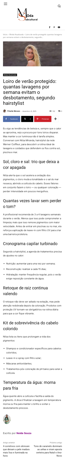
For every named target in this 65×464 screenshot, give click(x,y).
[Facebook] (49, 27)
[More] (55, 119)
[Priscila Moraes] (5, 111)
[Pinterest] (54, 27)
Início (5, 34)
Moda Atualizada (16, 34)
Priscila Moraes (13, 111)
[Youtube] (59, 27)
